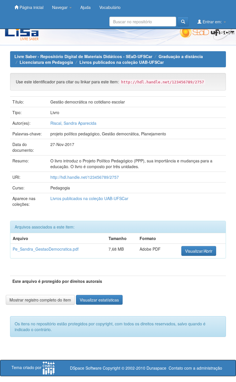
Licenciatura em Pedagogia (46, 62)
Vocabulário (110, 7)
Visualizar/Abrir (198, 251)
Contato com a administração (195, 368)
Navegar (60, 7)
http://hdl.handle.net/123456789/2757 (84, 177)
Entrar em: (212, 21)
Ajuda (85, 7)
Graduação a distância (181, 56)
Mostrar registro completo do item (40, 300)
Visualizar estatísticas (99, 300)
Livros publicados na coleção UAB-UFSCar (121, 62)
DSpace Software (86, 368)
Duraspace (156, 368)
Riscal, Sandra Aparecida (73, 123)
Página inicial (30, 7)
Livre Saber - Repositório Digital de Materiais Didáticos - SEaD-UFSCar (83, 56)
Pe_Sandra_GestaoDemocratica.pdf (46, 249)
